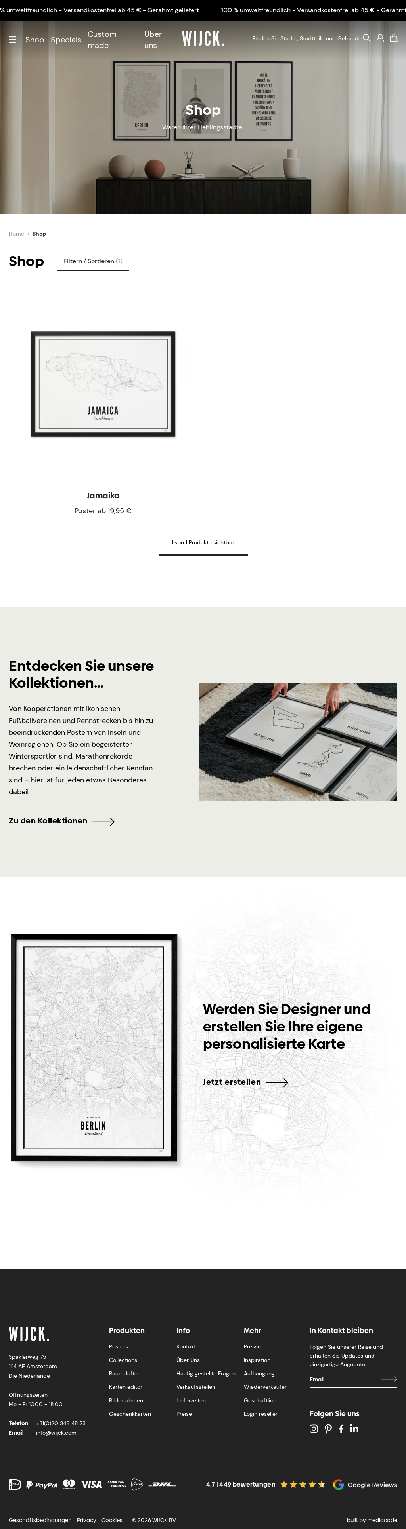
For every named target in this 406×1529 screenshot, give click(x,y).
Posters (118, 1346)
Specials (66, 39)
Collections (123, 1360)
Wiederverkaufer (265, 1386)
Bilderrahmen (126, 1400)
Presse (252, 1346)
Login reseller (261, 1413)
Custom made (102, 39)
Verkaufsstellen (195, 1386)
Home (16, 233)
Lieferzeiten (191, 1400)
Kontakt (186, 1346)
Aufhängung (259, 1373)
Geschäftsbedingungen (40, 1520)
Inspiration (257, 1360)
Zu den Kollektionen (48, 820)
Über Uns (188, 1360)
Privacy (86, 1520)
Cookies (112, 1520)
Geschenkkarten (130, 1413)
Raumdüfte (123, 1373)
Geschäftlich (260, 1400)
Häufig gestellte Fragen (206, 1373)
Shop (34, 39)
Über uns (153, 39)
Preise (184, 1413)
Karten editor (125, 1386)
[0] (393, 38)
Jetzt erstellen (232, 1082)
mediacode (382, 1520)
